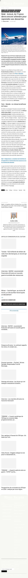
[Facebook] (14, 564)
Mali (15, 11)
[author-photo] (14, 219)
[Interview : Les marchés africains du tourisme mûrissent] (14, 392)
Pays (6, 10)
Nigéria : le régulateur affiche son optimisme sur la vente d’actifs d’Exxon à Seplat (7, 206)
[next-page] (2, 297)
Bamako (21, 73)
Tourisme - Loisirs (17, 10)
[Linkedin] (14, 566)
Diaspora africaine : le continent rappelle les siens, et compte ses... (14, 346)
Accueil (2, 8)
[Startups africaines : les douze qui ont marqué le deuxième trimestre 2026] (14, 375)
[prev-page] (1, 297)
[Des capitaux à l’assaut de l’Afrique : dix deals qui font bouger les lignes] (14, 428)
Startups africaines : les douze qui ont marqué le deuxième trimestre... (13, 382)
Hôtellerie (11, 11)
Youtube (17, 568)
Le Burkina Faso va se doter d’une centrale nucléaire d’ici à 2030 (20, 206)
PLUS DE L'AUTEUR (19, 236)
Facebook (17, 564)
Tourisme (18, 11)
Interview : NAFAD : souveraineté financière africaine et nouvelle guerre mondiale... (13, 327)
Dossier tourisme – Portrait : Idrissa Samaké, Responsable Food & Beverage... (12, 364)
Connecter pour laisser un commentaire (14, 304)
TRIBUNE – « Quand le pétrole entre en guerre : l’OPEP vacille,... (13, 471)
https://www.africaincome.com (14, 222)
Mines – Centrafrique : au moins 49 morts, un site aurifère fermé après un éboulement (13, 293)
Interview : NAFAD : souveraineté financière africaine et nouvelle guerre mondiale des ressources (12, 273)
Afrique (10, 190)
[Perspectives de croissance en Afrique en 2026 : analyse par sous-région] (14, 481)
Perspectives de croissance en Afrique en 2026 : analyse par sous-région (13, 488)
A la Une (7, 8)
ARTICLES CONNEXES (7, 236)
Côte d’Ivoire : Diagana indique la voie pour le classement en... (13, 453)
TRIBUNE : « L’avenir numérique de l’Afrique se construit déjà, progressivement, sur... (12, 418)
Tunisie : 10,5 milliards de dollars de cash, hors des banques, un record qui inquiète (14, 254)
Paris (16, 73)
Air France (15, 190)
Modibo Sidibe (6, 21)
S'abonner (4, 571)
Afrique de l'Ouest (11, 10)
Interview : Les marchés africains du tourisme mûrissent (12, 400)
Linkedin (17, 565)
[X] (14, 567)
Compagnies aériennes (5, 11)
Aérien (7, 190)
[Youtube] (14, 568)
